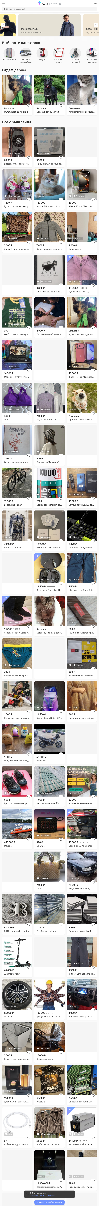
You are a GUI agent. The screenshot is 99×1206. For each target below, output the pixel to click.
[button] (28, 106)
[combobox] (49, 9)
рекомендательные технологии (42, 1195)
